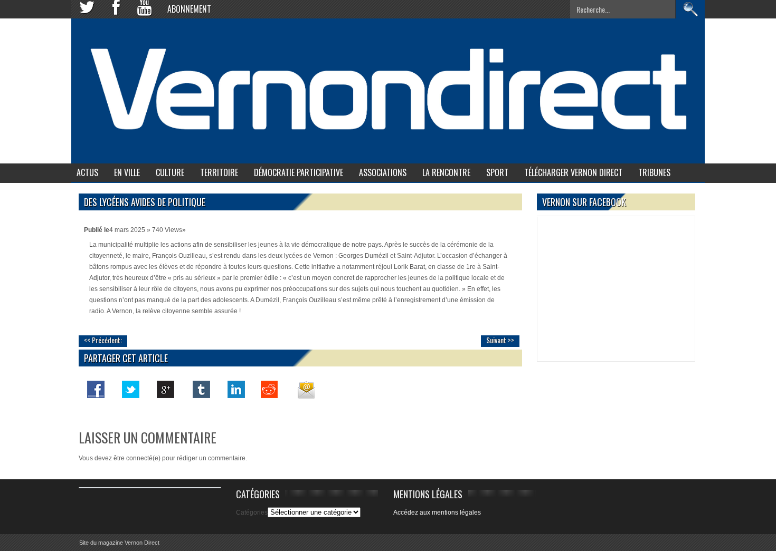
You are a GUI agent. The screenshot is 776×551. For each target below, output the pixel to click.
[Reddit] (270, 389)
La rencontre (446, 172)
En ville (127, 172)
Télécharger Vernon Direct (573, 172)
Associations (382, 172)
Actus (87, 172)
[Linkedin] (235, 389)
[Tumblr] (200, 389)
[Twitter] (130, 389)
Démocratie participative (298, 172)
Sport (497, 172)
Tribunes (654, 172)
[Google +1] (165, 389)
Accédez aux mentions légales (437, 512)
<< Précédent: (103, 339)
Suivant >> (500, 339)
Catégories (252, 512)
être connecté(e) (136, 458)
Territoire (219, 172)
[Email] (305, 389)
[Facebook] (96, 389)
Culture (170, 172)
